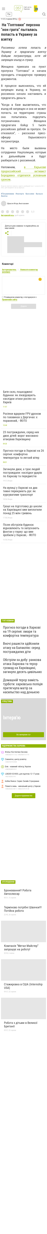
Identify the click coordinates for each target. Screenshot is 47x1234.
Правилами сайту (9, 299)
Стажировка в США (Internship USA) (23, 986)
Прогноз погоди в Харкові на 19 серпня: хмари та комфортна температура (21, 631)
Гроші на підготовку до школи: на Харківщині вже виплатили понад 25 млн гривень (22, 509)
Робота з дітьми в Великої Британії (20, 1024)
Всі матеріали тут (23, 734)
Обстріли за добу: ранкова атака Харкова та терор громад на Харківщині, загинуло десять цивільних (22, 666)
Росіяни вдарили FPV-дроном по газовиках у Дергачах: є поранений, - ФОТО (22, 417)
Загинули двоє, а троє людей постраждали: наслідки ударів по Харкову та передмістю (22, 472)
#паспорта (20, 194)
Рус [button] (9, 14)
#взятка (4, 196)
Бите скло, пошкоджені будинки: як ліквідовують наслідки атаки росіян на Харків (19, 397)
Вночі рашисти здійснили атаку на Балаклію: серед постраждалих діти (21, 647)
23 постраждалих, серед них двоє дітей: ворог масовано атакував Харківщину (21, 435)
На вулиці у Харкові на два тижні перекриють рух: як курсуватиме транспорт (20, 491)
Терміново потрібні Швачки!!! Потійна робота (23, 909)
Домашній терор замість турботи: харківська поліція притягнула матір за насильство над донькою (23, 686)
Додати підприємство (23, 795)
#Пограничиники (7, 194)
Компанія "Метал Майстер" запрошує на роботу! (21, 947)
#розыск (39, 194)
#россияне (29, 194)
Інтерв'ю (12, 718)
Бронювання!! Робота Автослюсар (17, 892)
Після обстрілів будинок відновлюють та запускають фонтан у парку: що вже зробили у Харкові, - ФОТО (21, 530)
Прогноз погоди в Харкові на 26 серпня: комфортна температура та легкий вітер (23, 454)
